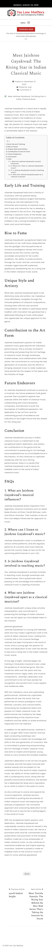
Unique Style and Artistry (17, 149)
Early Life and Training (16, 144)
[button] (25, 39)
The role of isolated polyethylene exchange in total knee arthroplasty (26, 34)
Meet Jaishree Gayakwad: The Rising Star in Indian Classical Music (26, 64)
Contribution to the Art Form (19, 152)
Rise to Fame (13, 147)
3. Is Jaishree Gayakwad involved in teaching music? (27, 171)
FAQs (9, 159)
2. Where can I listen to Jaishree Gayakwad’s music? (27, 167)
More (27, 874)
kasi (30, 87)
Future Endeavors (14, 154)
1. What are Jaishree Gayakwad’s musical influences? (26, 163)
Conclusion (12, 157)
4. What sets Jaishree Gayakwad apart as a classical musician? (27, 176)
